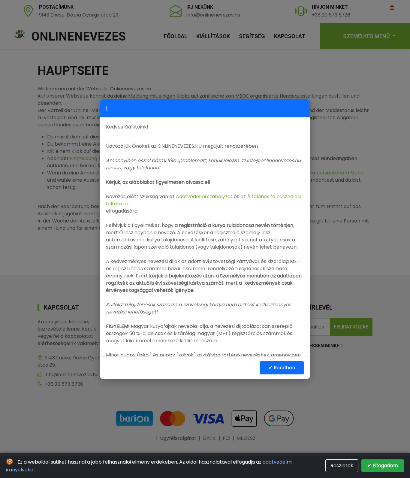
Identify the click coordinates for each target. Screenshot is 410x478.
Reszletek (341, 465)
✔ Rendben (282, 367)
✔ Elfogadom (382, 465)
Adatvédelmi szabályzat (204, 196)
